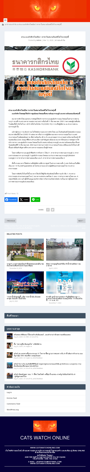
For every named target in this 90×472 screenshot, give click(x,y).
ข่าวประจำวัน (12, 24)
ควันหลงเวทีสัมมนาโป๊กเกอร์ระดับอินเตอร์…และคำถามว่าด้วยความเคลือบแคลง (42, 334)
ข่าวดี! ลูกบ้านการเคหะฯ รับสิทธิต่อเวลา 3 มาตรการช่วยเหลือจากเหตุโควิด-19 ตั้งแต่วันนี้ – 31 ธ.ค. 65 (64, 298)
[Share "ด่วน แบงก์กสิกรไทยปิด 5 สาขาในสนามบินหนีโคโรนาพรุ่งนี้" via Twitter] (52, 209)
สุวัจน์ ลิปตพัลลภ (38, 358)
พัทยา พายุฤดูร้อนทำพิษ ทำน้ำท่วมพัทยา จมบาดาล (63, 265)
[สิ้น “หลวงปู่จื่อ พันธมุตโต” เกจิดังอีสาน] (10, 346)
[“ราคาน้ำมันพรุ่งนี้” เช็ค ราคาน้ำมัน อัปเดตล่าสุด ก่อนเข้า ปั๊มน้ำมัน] (25, 282)
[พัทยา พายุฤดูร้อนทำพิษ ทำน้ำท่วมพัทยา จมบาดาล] (64, 250)
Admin (38, 40)
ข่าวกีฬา (26, 337)
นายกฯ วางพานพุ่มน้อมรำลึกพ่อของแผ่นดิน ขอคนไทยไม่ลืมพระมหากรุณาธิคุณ (25, 265)
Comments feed (13, 404)
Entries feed (12, 398)
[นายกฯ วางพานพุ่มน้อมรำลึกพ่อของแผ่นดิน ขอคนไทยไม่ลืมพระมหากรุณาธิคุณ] (25, 250)
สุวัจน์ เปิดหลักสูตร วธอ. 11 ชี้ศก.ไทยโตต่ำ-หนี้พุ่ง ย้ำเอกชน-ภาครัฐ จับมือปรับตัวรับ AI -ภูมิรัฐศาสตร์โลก (44, 375)
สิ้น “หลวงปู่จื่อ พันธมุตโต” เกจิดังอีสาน (27, 344)
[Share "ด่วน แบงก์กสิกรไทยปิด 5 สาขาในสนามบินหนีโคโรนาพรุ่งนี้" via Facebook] (48, 209)
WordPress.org (13, 410)
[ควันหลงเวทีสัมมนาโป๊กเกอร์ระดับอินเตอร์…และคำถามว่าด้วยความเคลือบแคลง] (10, 336)
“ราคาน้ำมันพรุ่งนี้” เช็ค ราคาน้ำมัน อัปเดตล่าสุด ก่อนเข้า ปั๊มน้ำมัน (24, 298)
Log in (9, 392)
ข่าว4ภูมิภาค (28, 346)
